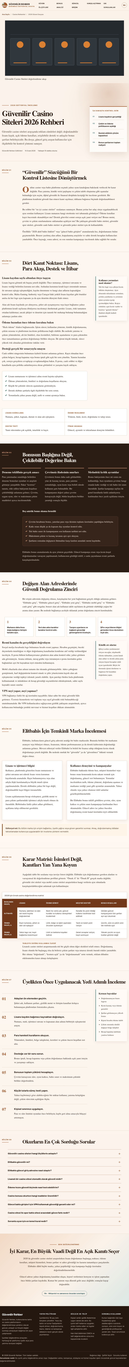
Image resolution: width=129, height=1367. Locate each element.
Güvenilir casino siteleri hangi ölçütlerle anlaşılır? (32, 1153)
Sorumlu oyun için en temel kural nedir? (27, 1221)
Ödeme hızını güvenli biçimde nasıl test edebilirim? (33, 1187)
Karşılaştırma (94, 3)
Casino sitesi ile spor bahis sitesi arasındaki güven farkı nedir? (39, 1213)
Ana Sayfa (6, 14)
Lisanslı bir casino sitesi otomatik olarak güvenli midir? (35, 1179)
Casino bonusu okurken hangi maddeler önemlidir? (33, 1196)
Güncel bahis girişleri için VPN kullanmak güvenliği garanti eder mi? (41, 1204)
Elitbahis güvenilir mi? (19, 1162)
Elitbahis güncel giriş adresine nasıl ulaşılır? (30, 1170)
